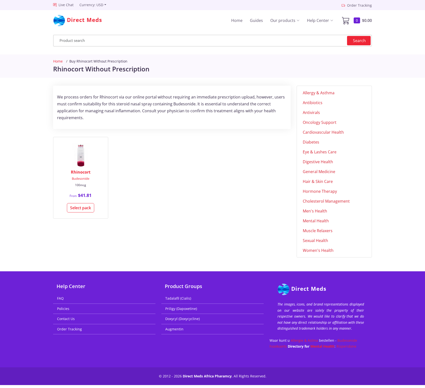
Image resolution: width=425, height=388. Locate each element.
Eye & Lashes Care (319, 152)
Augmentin (174, 329)
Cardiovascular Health (323, 132)
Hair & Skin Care (318, 181)
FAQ (60, 298)
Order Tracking (69, 329)
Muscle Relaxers (318, 230)
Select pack (80, 207)
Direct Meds (308, 288)
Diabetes (311, 142)
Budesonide (80, 178)
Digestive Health (318, 161)
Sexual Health (315, 240)
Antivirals (311, 112)
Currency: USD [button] (91, 4)
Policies (63, 308)
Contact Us (66, 318)
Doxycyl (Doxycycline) (182, 318)
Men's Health (315, 211)
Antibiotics (312, 102)
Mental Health (316, 221)
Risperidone (346, 346)
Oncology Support (319, 122)
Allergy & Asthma (318, 93)
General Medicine (319, 171)
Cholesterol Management (326, 201)
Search (359, 40)
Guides (256, 20)
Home (237, 20)
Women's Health (318, 250)
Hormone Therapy (320, 191)
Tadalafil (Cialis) (178, 298)
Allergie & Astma (304, 340)
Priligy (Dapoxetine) (181, 308)
